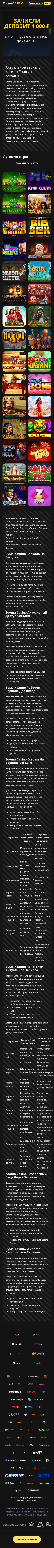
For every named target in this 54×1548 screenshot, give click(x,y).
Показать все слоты (27, 163)
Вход (47, 3)
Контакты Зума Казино (27, 1500)
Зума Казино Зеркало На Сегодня (22, 518)
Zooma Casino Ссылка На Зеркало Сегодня (26, 528)
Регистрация (35, 3)
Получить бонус (26, 1539)
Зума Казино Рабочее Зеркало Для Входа (26, 524)
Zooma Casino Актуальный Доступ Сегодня (26, 521)
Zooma (13, 3)
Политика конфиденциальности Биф (27, 1497)
